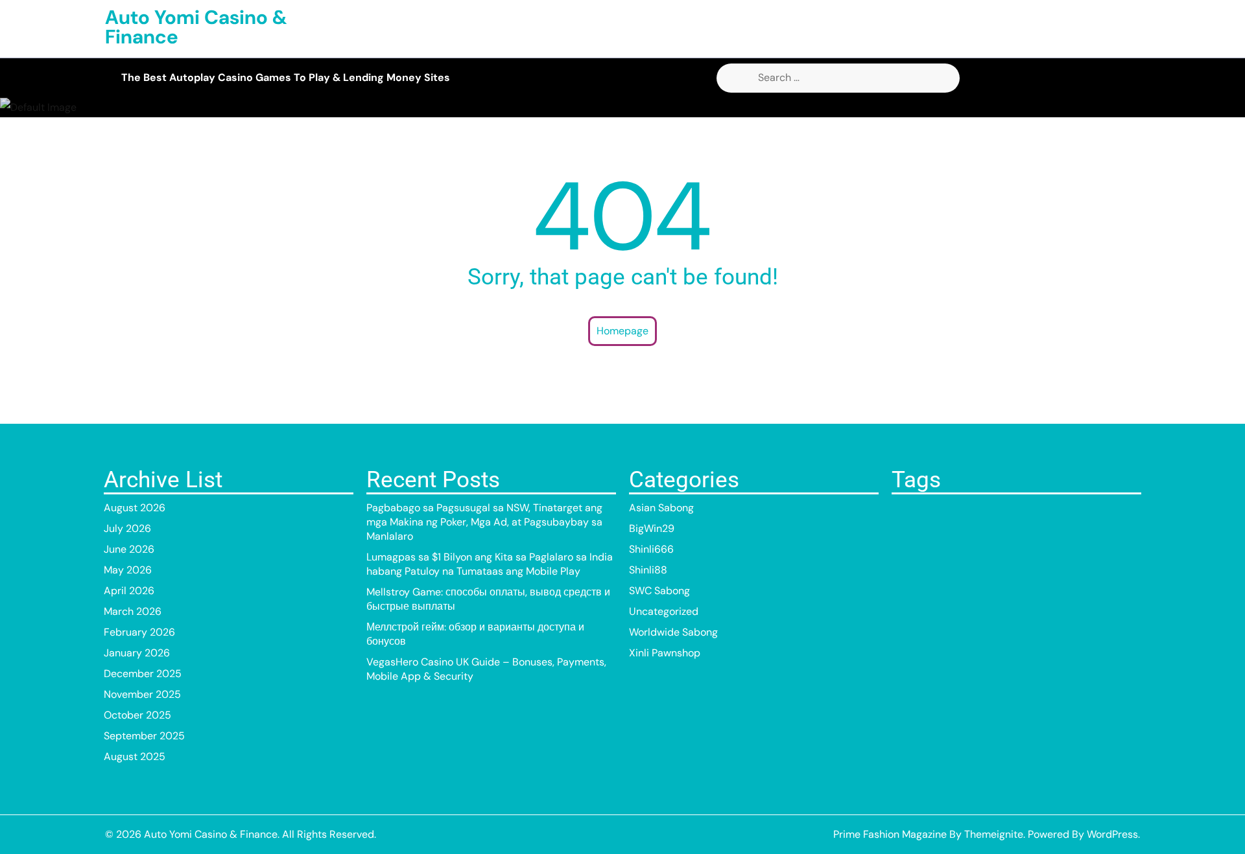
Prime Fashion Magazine (890, 834)
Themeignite (993, 834)
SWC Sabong (659, 590)
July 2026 (127, 528)
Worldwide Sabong (673, 632)
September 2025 (144, 736)
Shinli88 (648, 570)
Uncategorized (663, 611)
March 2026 (132, 611)
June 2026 (129, 549)
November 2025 (142, 694)
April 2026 (129, 590)
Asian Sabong (661, 507)
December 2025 (143, 673)
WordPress (1112, 834)
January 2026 (137, 653)
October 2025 (137, 715)
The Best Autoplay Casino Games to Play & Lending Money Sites (285, 77)
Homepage (622, 331)
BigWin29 (651, 528)
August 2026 (134, 507)
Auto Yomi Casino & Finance (196, 27)
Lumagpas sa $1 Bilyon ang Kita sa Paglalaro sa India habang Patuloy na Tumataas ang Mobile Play (489, 564)
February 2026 (139, 632)
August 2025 (134, 756)
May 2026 (128, 570)
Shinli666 (651, 549)
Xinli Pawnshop (664, 653)
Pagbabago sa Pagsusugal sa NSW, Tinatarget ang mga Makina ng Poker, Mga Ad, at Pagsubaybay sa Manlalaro (484, 522)
